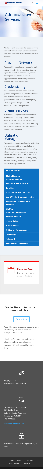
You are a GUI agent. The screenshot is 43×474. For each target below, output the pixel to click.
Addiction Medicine (14, 180)
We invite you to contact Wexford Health (21, 309)
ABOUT (20, 460)
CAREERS (10, 460)
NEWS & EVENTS (15, 463)
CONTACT (28, 463)
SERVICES (29, 460)
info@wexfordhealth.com (14, 423)
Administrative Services (16, 213)
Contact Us (21, 319)
